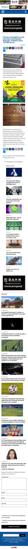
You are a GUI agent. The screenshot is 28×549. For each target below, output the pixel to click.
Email (3, 498)
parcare (22, 155)
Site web (3, 503)
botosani (5, 155)
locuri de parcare (16, 155)
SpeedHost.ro (22, 540)
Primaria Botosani (7, 157)
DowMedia (16, 542)
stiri (13, 157)
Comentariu (5, 477)
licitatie (9, 155)
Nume (3, 492)
